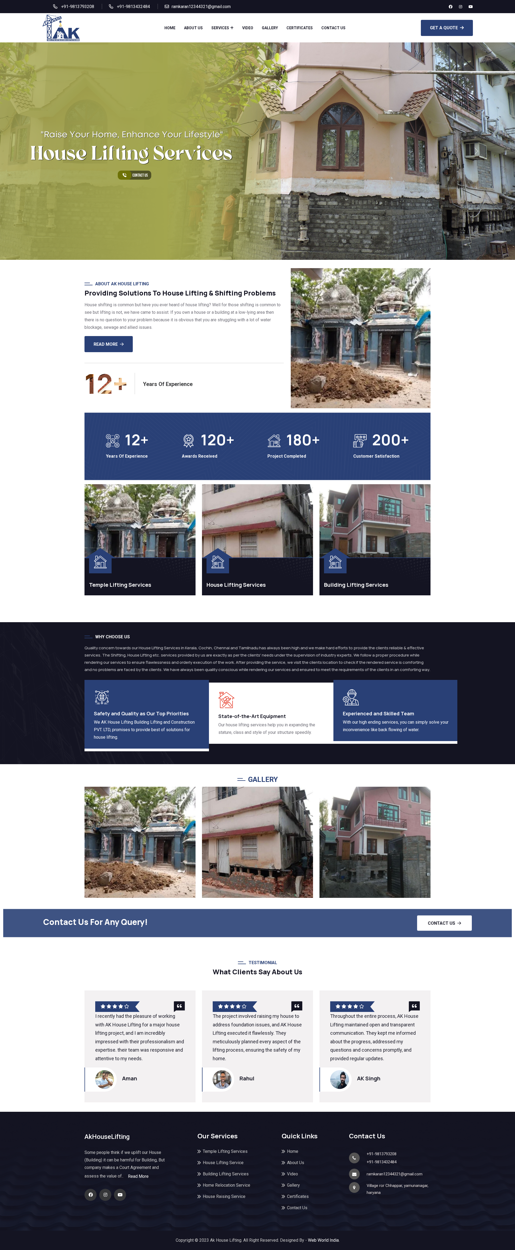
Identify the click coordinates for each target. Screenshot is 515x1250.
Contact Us (333, 28)
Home (169, 28)
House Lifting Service (223, 1162)
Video (247, 28)
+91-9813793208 (77, 6)
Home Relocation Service (226, 1185)
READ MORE (106, 344)
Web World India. (323, 1240)
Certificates (299, 28)
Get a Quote (444, 27)
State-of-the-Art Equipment (252, 716)
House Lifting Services (236, 584)
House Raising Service (224, 1196)
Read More (138, 1176)
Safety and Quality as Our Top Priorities (141, 713)
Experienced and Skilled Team (378, 713)
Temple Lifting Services (120, 584)
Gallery (270, 28)
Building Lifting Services (356, 584)
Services (220, 28)
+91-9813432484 (133, 6)
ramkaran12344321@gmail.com (201, 6)
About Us (193, 28)
